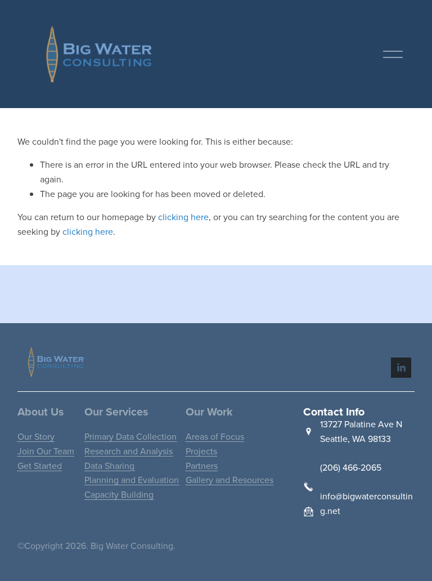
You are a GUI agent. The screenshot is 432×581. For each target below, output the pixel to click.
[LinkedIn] (401, 367)
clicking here (183, 217)
